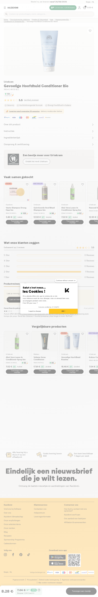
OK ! (63, 311)
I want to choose (34, 311)
